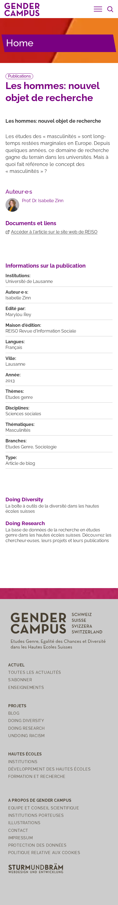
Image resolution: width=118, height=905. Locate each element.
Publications (19, 76)
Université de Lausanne (29, 281)
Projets (17, 705)
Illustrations (24, 822)
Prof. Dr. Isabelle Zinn (42, 200)
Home (19, 42)
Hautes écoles (25, 754)
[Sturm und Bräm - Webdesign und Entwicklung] (35, 867)
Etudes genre (19, 397)
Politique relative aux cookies (44, 852)
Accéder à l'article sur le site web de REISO (54, 231)
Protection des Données (37, 845)
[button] (98, 9)
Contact (18, 830)
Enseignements (26, 687)
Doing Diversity (24, 499)
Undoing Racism (26, 735)
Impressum (20, 837)
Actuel (16, 665)
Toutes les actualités (34, 672)
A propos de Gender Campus (40, 800)
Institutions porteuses (36, 815)
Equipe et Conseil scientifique (43, 808)
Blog (13, 713)
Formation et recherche (37, 776)
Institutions (23, 761)
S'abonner (20, 679)
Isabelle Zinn (18, 297)
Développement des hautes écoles (49, 769)
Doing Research (25, 523)
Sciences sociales (23, 413)
